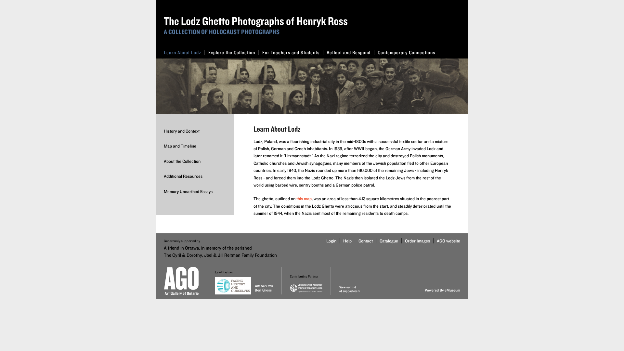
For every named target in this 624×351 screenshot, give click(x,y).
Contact (365, 240)
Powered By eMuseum (442, 290)
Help (347, 240)
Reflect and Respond (348, 52)
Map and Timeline (180, 146)
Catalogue (389, 240)
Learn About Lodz (182, 52)
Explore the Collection (231, 52)
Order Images (417, 240)
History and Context (182, 131)
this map (304, 198)
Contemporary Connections (406, 52)
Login (331, 240)
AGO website (448, 240)
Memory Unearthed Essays (188, 191)
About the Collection (182, 161)
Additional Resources (183, 176)
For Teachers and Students (290, 52)
